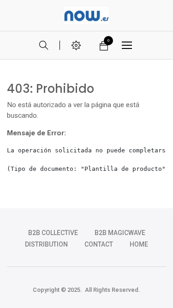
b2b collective (53, 232)
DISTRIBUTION (46, 244)
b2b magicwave (120, 232)
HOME (139, 244)
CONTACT (98, 244)
